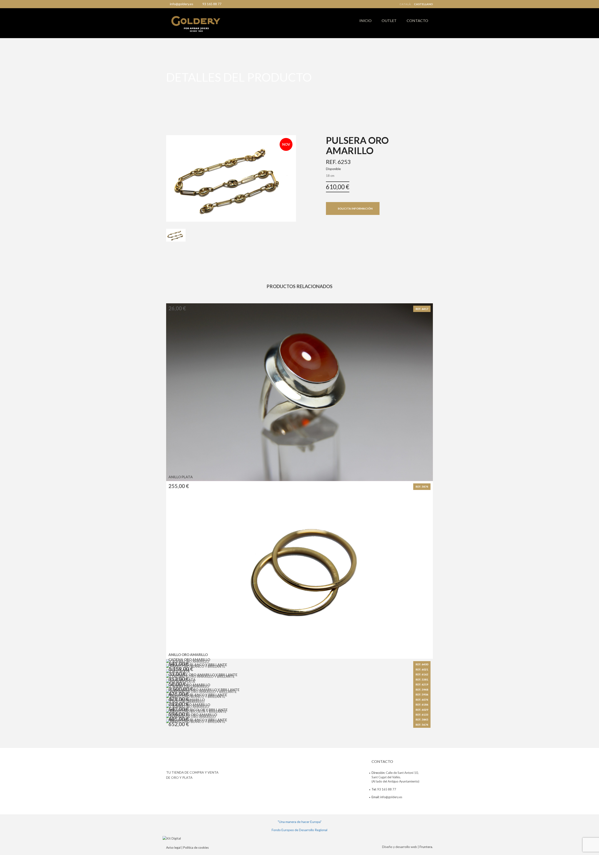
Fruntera (426, 847)
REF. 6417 (422, 309)
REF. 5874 (422, 486)
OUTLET (389, 20)
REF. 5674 (422, 724)
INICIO (365, 20)
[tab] (176, 235)
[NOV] (231, 178)
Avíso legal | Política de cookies (187, 847)
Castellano (423, 4)
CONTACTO (417, 20)
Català (405, 4)
